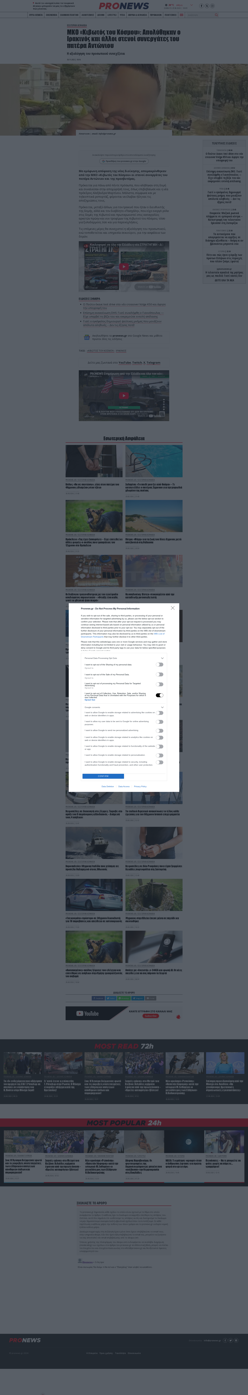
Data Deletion (108, 786)
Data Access (124, 786)
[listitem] (124, 658)
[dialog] (124, 697)
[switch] (159, 664)
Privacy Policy (140, 786)
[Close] (173, 609)
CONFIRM (103, 776)
